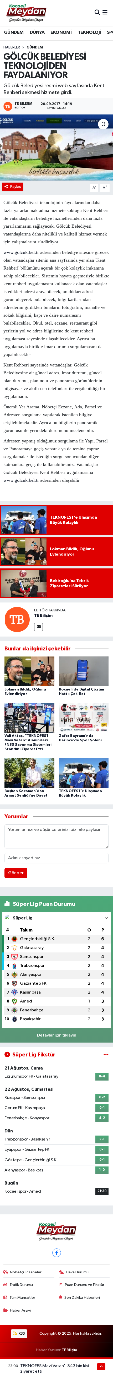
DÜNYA (37, 32)
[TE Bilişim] (17, 619)
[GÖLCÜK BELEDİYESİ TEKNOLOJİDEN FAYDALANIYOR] (56, 147)
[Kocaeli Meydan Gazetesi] (26, 13)
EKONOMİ (60, 32)
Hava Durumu (77, 1272)
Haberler (11, 47)
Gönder (16, 873)
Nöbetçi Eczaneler (26, 1272)
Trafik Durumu (21, 1285)
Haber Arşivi (20, 1310)
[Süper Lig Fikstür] (106, 1055)
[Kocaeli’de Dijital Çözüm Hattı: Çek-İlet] (84, 671)
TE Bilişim (43, 615)
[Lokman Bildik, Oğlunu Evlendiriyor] (29, 671)
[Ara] (97, 13)
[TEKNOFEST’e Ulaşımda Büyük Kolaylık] (84, 773)
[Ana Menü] (104, 13)
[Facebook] (56, 1252)
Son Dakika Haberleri (82, 1298)
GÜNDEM (13, 32)
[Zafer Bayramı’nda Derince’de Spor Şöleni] (84, 717)
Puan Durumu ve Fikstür (84, 1285)
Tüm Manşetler (22, 1298)
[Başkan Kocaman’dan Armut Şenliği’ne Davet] (29, 773)
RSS (21, 1333)
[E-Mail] (38, 627)
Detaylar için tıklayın (56, 1035)
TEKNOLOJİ (89, 32)
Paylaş (15, 187)
